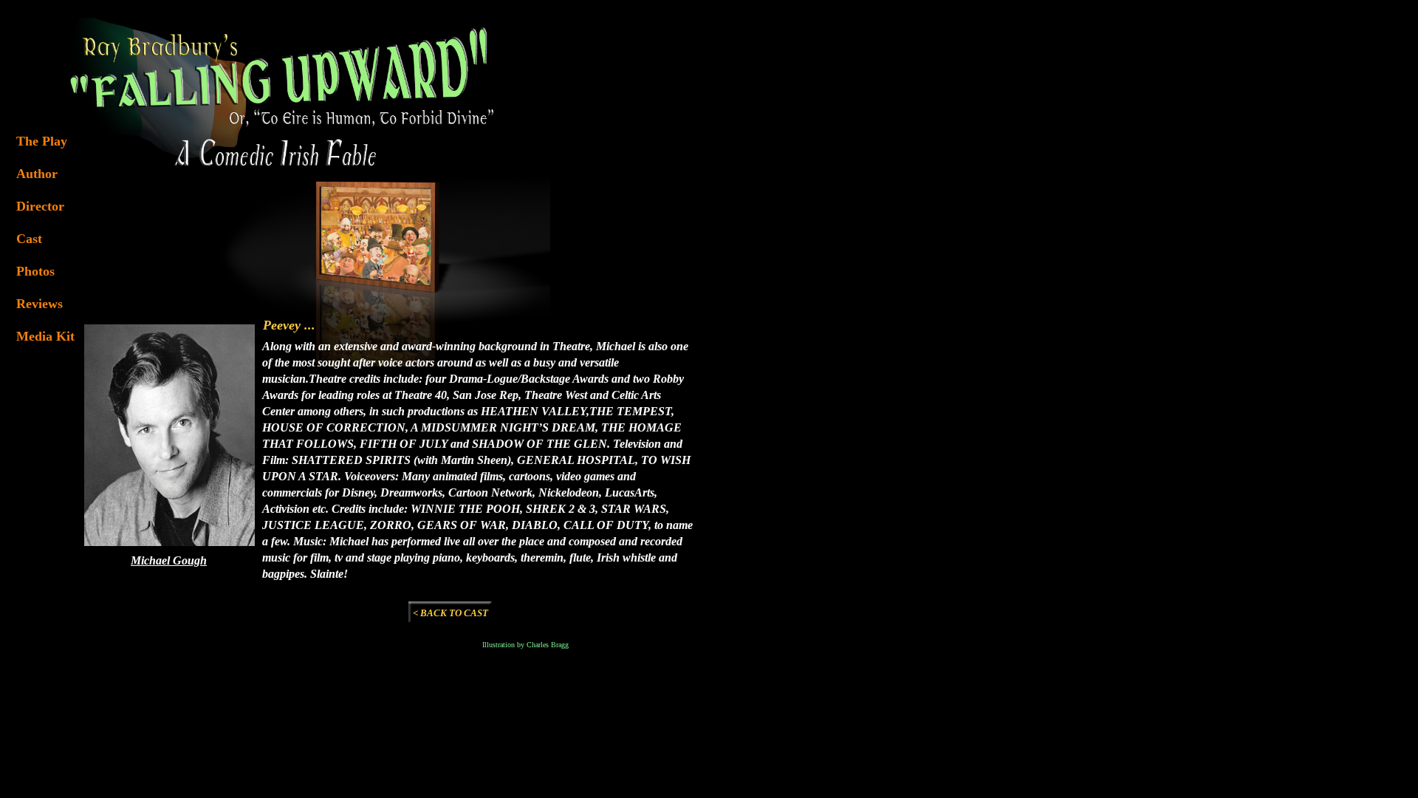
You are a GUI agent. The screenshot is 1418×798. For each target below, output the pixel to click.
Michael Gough (169, 560)
